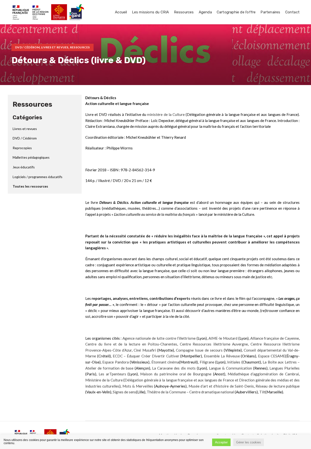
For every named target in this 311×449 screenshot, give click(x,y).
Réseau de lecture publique (278, 386)
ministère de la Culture (166, 114)
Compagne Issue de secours (199, 350)
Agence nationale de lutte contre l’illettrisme (159, 338)
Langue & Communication (230, 368)
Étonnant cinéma (165, 362)
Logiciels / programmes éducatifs (37, 177)
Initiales (233, 362)
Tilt (262, 392)
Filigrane (207, 362)
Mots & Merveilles (137, 386)
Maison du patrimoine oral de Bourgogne (175, 374)
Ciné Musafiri (145, 350)
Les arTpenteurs (112, 374)
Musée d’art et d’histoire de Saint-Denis (221, 386)
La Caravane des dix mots (173, 368)
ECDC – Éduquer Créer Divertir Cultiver (146, 356)
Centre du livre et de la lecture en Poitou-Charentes (131, 344)
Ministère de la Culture (104, 380)
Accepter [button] (221, 442)
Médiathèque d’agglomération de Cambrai (263, 374)
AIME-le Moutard (222, 338)
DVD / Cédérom (27, 47)
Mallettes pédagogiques (31, 157)
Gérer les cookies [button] (248, 442)
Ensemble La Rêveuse (222, 356)
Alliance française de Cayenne (274, 338)
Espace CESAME (271, 356)
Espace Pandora (115, 362)
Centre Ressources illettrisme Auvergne (214, 344)
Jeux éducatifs (24, 167)
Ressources (80, 47)
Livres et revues (55, 47)
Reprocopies (22, 148)
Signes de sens (124, 392)
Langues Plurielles (284, 368)
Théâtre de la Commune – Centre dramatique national (190, 392)
